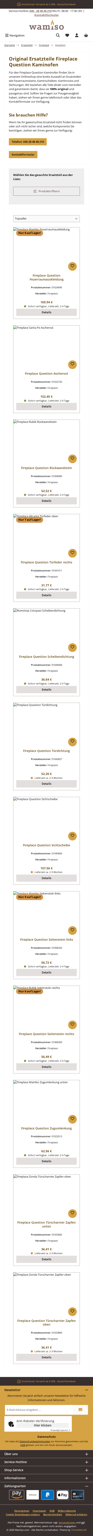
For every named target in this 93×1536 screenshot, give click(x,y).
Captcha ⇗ (60, 1430)
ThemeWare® (79, 1529)
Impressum (39, 1510)
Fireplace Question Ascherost (46, 374)
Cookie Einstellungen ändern (23, 1514)
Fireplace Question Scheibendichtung (46, 657)
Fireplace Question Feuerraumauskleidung (47, 277)
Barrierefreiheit (52, 1514)
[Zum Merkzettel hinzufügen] (72, 266)
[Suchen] (58, 35)
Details (46, 312)
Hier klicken (42, 1425)
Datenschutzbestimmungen (34, 1441)
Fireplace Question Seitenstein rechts (46, 1034)
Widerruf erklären (76, 1514)
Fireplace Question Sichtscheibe (46, 845)
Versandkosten (67, 1522)
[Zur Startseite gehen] (46, 25)
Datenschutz (21, 1510)
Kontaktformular (46, 15)
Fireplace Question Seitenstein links (46, 940)
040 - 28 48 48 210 (40, 11)
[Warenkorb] (86, 35)
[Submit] (80, 1410)
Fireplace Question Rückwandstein (46, 468)
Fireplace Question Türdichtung (46, 751)
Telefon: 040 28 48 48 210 (28, 142)
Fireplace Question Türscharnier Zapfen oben (46, 1322)
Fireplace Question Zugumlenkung (46, 1128)
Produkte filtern (49, 191)
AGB (22, 1445)
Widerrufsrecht (67, 1510)
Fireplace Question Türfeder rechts (46, 562)
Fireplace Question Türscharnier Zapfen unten (46, 1224)
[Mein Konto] (77, 35)
